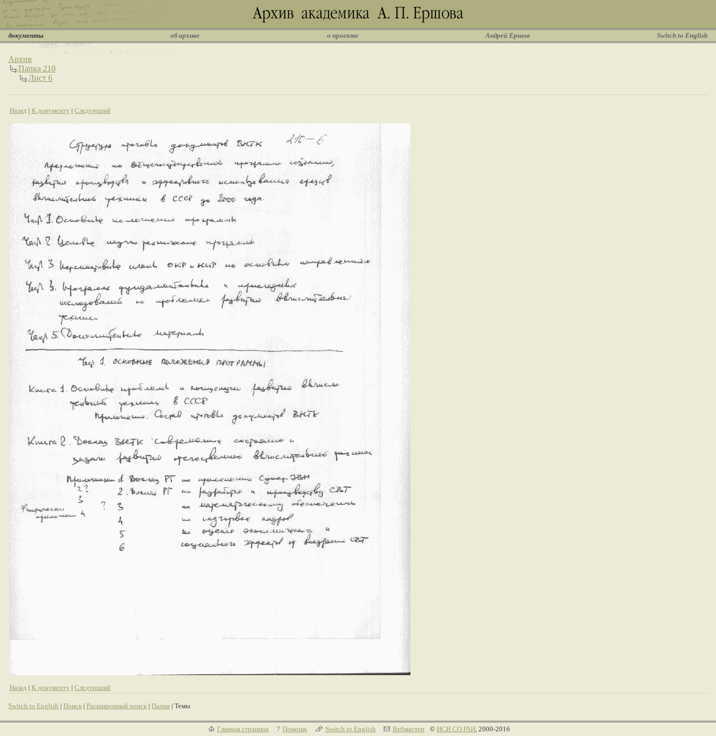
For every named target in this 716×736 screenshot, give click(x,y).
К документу (50, 110)
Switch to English (682, 35)
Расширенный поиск (116, 706)
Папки (160, 706)
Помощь (295, 729)
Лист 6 (40, 77)
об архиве (185, 35)
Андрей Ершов (507, 35)
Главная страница (243, 729)
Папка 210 (37, 68)
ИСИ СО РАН (456, 729)
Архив (20, 59)
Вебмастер (409, 729)
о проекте (343, 35)
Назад (18, 110)
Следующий (92, 110)
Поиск (72, 706)
